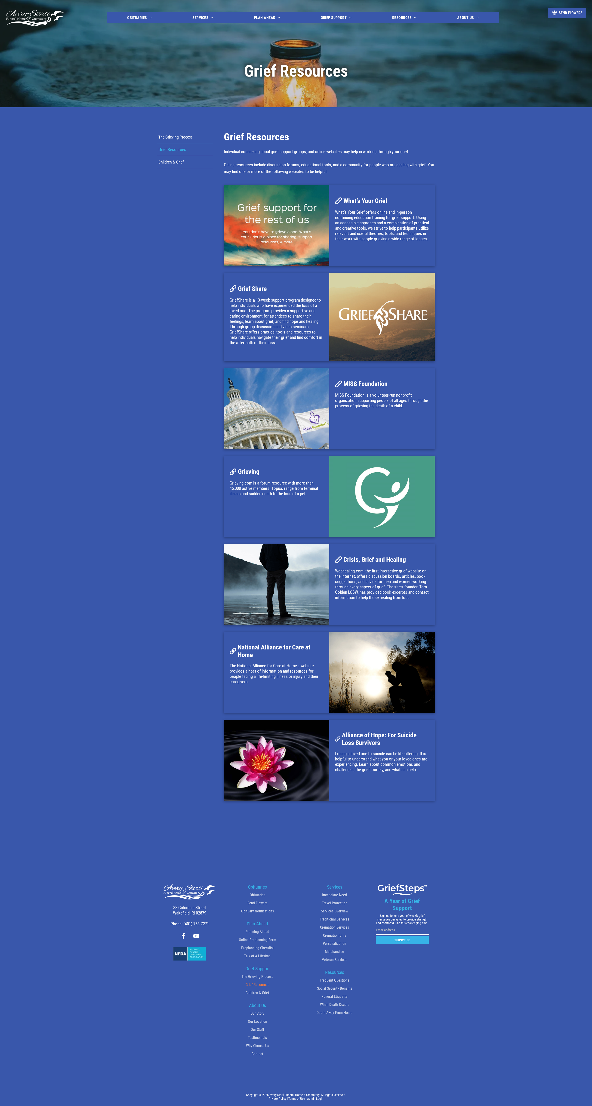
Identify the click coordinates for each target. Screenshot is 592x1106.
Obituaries (257, 895)
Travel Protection (334, 903)
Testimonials (257, 1037)
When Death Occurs (334, 1004)
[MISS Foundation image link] (276, 408)
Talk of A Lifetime (257, 956)
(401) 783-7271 (196, 924)
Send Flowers (257, 903)
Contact (257, 1054)
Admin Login (315, 1098)
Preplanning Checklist (257, 948)
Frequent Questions (334, 980)
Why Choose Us (257, 1046)
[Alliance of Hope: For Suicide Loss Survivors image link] (276, 760)
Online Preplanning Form (257, 940)
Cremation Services (334, 927)
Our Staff (257, 1029)
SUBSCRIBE (402, 940)
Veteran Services (334, 960)
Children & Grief (257, 993)
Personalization (334, 943)
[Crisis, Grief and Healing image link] (276, 584)
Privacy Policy (277, 1098)
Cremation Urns (334, 935)
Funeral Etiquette (335, 996)
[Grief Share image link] (382, 317)
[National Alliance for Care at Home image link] (382, 672)
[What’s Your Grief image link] (276, 225)
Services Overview (334, 911)
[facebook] (183, 936)
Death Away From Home (334, 1012)
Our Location (257, 1021)
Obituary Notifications (257, 911)
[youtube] (196, 936)
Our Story (257, 1013)
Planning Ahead (257, 932)
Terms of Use (296, 1098)
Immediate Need (334, 895)
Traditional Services (334, 919)
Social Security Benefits (334, 988)
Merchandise (334, 951)
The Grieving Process (257, 976)
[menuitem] (139, 17)
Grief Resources (257, 984)
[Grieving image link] (382, 496)
